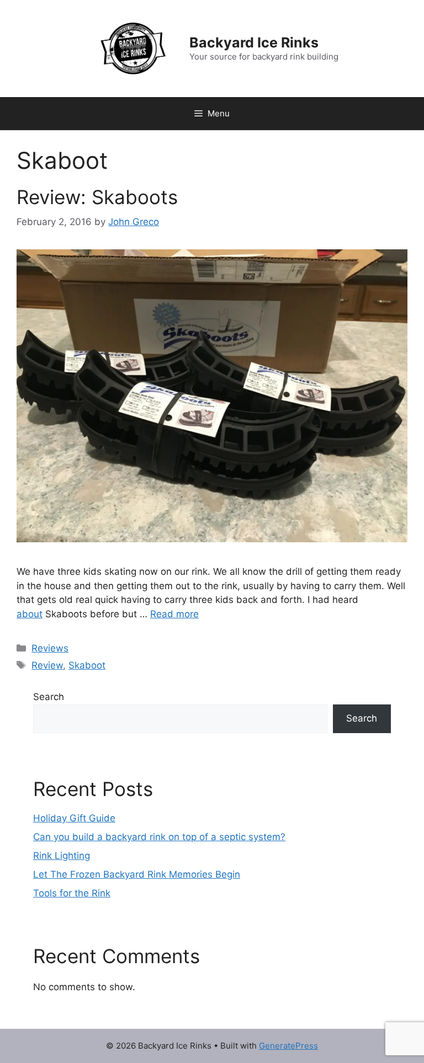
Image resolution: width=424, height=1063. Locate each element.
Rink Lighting (61, 855)
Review (47, 665)
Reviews (49, 648)
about (30, 613)
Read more (174, 613)
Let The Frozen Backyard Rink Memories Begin (136, 874)
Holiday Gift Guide (74, 818)
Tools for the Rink (71, 893)
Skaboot (86, 665)
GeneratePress (288, 1045)
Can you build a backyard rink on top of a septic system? (159, 836)
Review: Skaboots (97, 197)
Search (48, 696)
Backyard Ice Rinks (254, 42)
